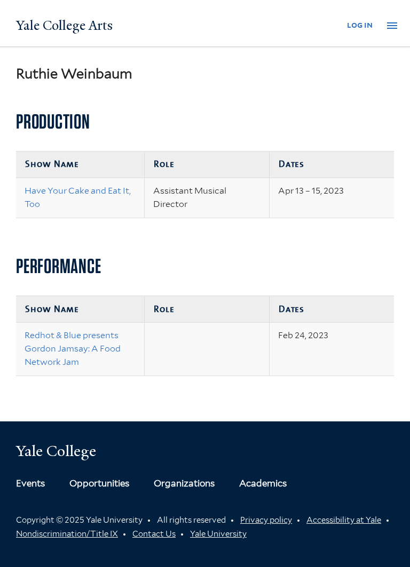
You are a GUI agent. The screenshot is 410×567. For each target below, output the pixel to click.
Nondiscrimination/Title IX (67, 534)
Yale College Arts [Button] (64, 25)
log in (360, 25)
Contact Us (154, 534)
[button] (392, 26)
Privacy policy (266, 520)
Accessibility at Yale (343, 520)
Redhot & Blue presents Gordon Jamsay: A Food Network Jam (73, 348)
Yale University (218, 534)
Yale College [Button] (56, 451)
